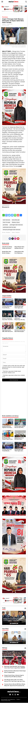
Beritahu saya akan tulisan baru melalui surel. (13, 375)
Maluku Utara (15, 222)
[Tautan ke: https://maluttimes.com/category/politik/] (25, 608)
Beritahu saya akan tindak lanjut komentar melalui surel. (11, 371)
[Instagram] (15, 238)
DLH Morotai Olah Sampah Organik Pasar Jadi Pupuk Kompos (7, 438)
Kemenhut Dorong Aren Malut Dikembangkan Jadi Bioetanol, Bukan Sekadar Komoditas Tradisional (20, 331)
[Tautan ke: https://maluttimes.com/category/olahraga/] (25, 648)
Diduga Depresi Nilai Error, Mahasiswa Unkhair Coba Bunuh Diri (20, 252)
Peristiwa (5, 17)
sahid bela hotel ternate (9, 227)
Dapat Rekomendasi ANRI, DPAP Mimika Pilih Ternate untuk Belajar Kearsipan (7, 331)
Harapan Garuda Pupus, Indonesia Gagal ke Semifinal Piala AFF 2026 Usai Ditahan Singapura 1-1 (14, 676)
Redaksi (18, 699)
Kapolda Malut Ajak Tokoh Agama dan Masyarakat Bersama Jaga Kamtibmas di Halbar (19, 307)
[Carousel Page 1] (10, 623)
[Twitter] (12, 238)
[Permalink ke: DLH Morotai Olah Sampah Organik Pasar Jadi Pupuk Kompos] (7, 433)
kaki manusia (6, 220)
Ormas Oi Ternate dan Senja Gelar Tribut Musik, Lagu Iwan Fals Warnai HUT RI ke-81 (7, 319)
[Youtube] (18, 238)
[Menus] (2, 1)
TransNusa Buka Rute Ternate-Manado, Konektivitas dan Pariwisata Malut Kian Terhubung (7, 307)
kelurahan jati (15, 220)
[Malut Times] (14, 1)
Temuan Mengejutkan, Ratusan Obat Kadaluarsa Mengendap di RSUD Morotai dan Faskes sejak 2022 (13, 640)
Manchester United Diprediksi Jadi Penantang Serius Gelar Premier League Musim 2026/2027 (14, 667)
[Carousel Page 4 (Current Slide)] (15, 623)
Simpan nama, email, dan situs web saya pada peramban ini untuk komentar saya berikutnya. (13, 367)
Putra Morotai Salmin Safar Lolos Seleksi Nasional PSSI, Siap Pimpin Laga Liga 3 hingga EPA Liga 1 (15, 680)
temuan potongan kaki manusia (11, 229)
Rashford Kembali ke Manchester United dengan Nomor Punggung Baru (15, 671)
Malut (8, 25)
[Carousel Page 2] (12, 623)
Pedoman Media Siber (5, 700)
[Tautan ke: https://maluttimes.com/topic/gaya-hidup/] (25, 629)
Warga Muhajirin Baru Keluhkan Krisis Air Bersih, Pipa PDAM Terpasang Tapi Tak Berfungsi (19, 247)
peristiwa (5, 225)
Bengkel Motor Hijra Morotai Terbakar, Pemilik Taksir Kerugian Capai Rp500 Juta (7, 252)
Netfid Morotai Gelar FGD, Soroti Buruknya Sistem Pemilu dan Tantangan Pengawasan (12, 619)
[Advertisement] (14, 399)
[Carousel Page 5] (17, 623)
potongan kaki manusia (16, 225)
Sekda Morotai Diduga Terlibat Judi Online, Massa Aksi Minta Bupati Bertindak (7, 247)
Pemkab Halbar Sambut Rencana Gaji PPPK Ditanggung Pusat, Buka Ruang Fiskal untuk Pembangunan (20, 427)
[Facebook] (10, 238)
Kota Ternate (4, 25)
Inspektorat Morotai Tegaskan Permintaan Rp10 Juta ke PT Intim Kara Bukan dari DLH (7, 427)
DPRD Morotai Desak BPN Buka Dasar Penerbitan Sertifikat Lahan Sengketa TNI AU (20, 438)
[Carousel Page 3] (14, 623)
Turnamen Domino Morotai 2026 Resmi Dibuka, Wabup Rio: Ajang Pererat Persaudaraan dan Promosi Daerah (14, 685)
